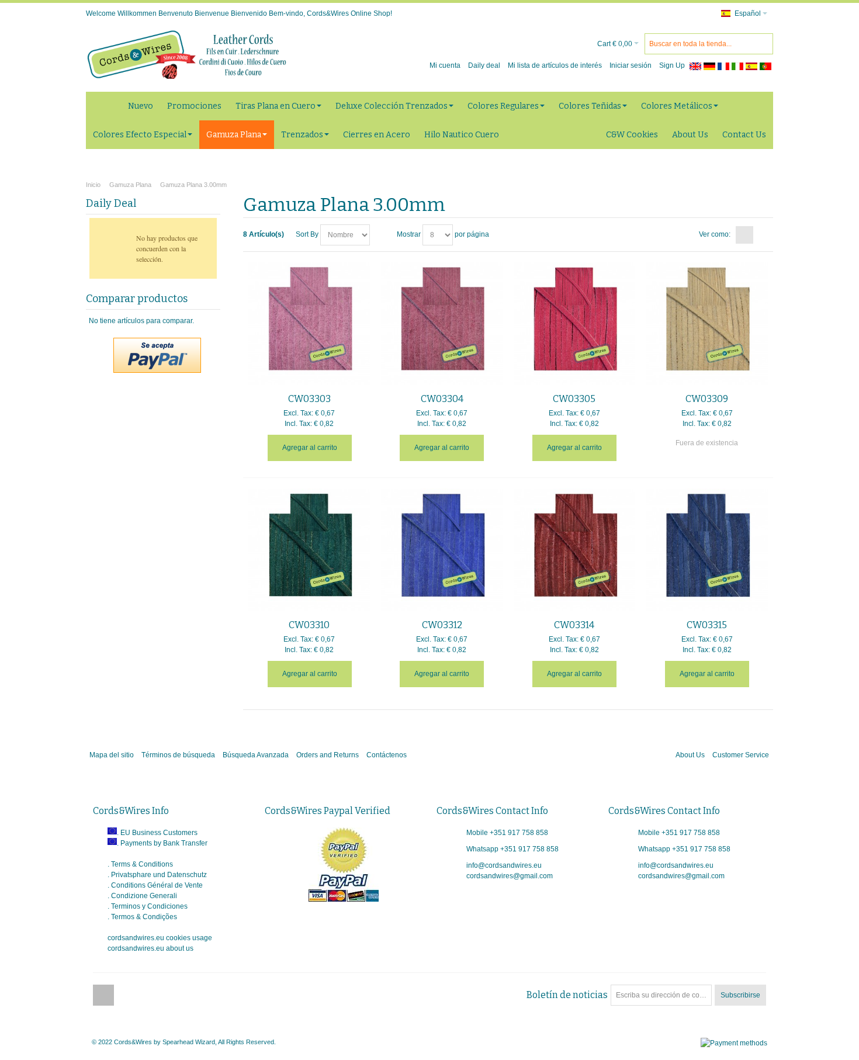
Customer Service (740, 755)
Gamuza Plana (130, 184)
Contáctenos (386, 755)
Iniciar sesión (630, 65)
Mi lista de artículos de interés (555, 65)
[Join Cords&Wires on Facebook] (103, 995)
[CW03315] (707, 550)
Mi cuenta (445, 65)
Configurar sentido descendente (380, 235)
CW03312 (442, 625)
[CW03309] (707, 323)
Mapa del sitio (111, 755)
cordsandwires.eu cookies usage (160, 938)
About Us (690, 755)
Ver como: (714, 234)
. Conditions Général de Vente (155, 885)
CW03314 (574, 625)
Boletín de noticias (567, 994)
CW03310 (309, 625)
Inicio (93, 184)
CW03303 (309, 398)
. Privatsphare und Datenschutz (157, 875)
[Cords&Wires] (188, 54)
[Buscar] (762, 43)
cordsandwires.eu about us (150, 948)
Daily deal (484, 65)
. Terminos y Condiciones (148, 906)
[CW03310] (309, 550)
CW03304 (442, 398)
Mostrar (409, 234)
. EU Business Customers (157, 833)
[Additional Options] (157, 343)
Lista (762, 235)
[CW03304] (442, 323)
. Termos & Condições (142, 917)
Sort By (307, 234)
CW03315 (707, 625)
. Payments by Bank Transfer (162, 843)
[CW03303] (309, 323)
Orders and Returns (327, 755)
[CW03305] (575, 323)
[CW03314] (575, 550)
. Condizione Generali (142, 896)
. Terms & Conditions (140, 864)
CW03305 (574, 398)
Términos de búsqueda (178, 755)
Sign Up (672, 65)
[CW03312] (442, 550)
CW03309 (706, 398)
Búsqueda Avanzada (256, 755)
